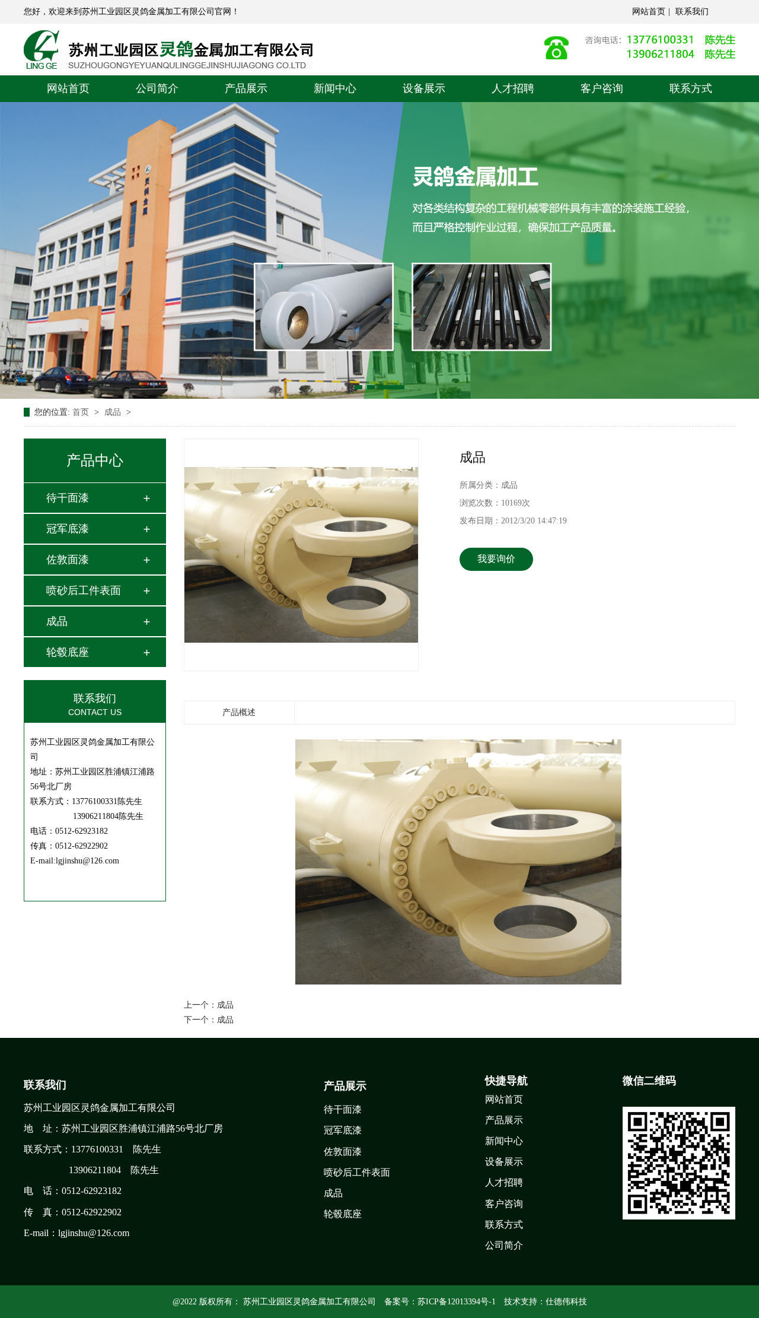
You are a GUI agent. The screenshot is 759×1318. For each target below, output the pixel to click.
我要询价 (496, 559)
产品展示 (246, 88)
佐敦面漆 (67, 560)
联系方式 (690, 88)
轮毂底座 (67, 652)
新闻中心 (335, 88)
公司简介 (157, 88)
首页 (81, 412)
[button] (358, 387)
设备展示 (424, 88)
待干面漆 (67, 498)
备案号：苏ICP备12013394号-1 (440, 1301)
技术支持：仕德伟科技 (545, 1301)
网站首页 (648, 11)
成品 (113, 412)
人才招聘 (513, 88)
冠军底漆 (67, 529)
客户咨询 (602, 88)
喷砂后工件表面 (83, 590)
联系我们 (692, 11)
